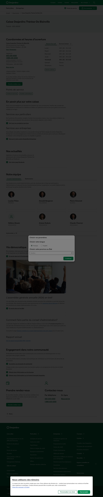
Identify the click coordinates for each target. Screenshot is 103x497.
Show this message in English (20, 487)
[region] (51, 486)
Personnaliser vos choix (67, 492)
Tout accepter (84, 492)
